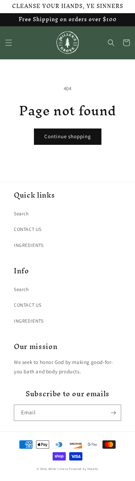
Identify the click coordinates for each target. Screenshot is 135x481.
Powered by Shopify (83, 469)
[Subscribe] (113, 413)
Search (21, 213)
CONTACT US (28, 229)
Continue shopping (67, 136)
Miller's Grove (58, 469)
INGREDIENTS (29, 245)
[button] (8, 42)
